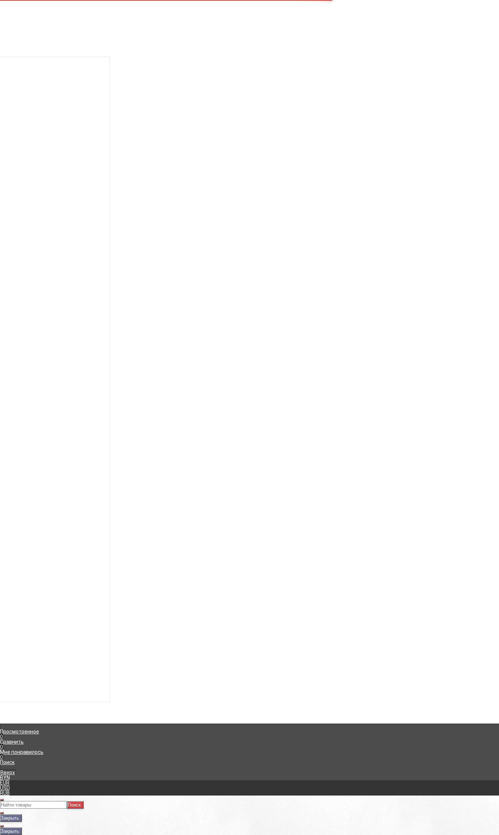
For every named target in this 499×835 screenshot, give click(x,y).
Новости (17, 18)
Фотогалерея (251, 464)
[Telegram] (447, 465)
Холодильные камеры (249, 74)
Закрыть (10, 818)
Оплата (244, 448)
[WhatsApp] (437, 465)
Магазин (17, 13)
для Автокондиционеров (249, 126)
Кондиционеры (249, 59)
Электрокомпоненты (249, 90)
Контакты (19, 8)
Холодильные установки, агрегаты (249, 69)
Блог (240, 459)
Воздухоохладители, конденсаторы (249, 80)
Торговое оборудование (249, 95)
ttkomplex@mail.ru (132, 484)
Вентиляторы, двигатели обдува (249, 100)
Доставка (247, 443)
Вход (336, 8)
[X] (416, 465)
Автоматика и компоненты (249, 85)
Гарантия (246, 453)
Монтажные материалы (249, 110)
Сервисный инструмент (249, 115)
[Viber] (426, 465)
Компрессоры (249, 64)
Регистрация (346, 13)
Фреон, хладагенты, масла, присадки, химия (249, 121)
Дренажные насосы (249, 105)
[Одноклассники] (406, 465)
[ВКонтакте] (396, 465)
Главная (17, 3)
